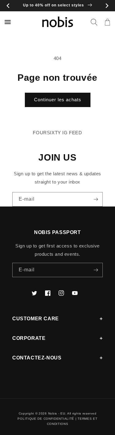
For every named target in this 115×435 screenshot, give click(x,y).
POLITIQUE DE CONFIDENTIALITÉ (45, 418)
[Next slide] (107, 6)
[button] (94, 22)
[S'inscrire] (95, 199)
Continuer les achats (57, 99)
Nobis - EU (56, 413)
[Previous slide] (8, 6)
